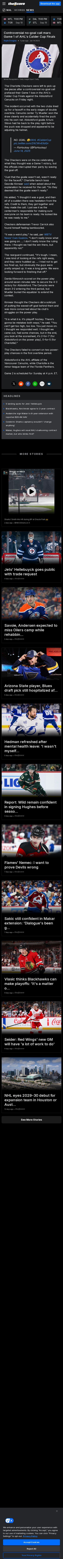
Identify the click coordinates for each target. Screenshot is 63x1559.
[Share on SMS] (49, 383)
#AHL (33, 139)
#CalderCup (44, 139)
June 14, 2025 (22, 150)
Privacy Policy (30, 1536)
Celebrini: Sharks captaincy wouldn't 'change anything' (29, 424)
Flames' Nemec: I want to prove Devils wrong (26, 864)
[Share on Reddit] (21, 383)
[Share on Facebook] (28, 383)
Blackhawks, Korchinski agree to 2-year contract (30, 408)
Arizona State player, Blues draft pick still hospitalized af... (31, 688)
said (26, 183)
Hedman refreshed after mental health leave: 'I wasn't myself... (30, 746)
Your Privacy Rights (31, 1555)
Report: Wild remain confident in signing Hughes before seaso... (30, 807)
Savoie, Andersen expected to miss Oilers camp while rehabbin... (30, 630)
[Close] (57, 1511)
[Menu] (4, 3)
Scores (19, 10)
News (30, 10)
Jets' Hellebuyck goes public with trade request (29, 571)
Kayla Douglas (10, 40)
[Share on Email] (42, 383)
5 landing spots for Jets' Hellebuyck (24, 404)
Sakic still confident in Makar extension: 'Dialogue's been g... (29, 923)
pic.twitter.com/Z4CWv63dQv (31, 143)
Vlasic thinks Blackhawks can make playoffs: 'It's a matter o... (30, 983)
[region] (31, 1533)
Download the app (50, 3)
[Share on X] (13, 383)
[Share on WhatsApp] (35, 383)
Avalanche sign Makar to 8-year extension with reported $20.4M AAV (29, 415)
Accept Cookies (31, 1542)
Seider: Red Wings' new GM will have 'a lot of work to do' (29, 1041)
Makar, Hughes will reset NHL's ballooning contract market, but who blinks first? (31, 432)
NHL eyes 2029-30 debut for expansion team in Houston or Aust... (30, 1100)
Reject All (31, 1549)
